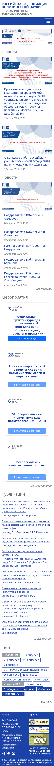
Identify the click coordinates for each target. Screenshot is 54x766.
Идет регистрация (27, 338)
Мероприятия (15, 297)
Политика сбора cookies (40, 753)
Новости (10, 177)
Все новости (44, 288)
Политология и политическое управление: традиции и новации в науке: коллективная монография (26, 525)
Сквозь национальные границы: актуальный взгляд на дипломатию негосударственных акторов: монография (27, 575)
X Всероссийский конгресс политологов (27, 463)
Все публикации (42, 639)
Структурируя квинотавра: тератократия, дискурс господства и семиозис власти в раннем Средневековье (25, 625)
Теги (6, 647)
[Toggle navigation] (48, 21)
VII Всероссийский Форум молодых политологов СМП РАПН (27, 417)
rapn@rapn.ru (8, 747)
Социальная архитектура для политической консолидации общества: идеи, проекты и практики (27, 325)
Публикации (13, 494)
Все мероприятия (41, 486)
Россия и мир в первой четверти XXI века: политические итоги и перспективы (27, 371)
